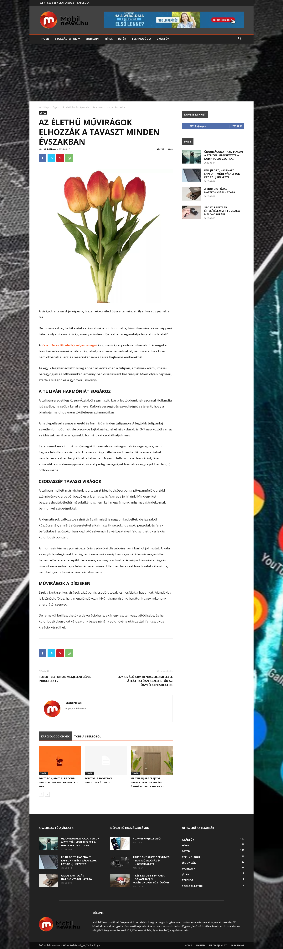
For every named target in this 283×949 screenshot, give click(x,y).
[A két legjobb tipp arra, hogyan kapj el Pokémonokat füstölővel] (120, 880)
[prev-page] (41, 794)
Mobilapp (92, 38)
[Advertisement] (141, 73)
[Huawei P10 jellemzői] (120, 843)
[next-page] (47, 794)
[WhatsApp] (69, 158)
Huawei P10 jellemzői (147, 838)
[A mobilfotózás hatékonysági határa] (191, 194)
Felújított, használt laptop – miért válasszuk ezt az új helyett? (222, 174)
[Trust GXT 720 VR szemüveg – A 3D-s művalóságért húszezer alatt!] (120, 862)
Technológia (141, 38)
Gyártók (163, 38)
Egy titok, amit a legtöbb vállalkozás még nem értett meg (59, 782)
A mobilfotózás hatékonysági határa (219, 190)
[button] (239, 39)
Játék (122, 38)
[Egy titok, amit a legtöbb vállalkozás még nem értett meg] (60, 760)
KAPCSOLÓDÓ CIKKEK (55, 736)
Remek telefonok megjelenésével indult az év (65, 679)
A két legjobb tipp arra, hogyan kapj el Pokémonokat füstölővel (151, 879)
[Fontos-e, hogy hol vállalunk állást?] (106, 760)
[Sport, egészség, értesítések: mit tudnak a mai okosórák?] (191, 212)
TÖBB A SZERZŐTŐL (87, 736)
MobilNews (50, 149)
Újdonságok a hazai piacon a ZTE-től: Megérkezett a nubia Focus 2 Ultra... (223, 155)
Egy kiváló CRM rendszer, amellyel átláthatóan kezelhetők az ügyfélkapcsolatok (145, 681)
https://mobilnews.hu (76, 708)
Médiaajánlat (218, 945)
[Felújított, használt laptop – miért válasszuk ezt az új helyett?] (191, 175)
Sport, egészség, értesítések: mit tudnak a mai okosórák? (222, 211)
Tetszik (237, 126)
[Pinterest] (60, 158)
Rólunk (200, 945)
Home (45, 38)
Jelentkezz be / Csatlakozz (56, 2)
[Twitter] (51, 158)
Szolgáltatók (66, 38)
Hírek (109, 38)
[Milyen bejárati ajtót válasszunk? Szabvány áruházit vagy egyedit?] (152, 760)
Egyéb (56, 107)
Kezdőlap (44, 107)
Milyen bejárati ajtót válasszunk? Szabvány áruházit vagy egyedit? (147, 782)
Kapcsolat (84, 2)
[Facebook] (42, 158)
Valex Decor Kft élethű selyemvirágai (69, 345)
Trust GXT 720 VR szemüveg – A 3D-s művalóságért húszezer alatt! (152, 860)
